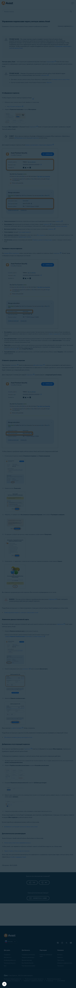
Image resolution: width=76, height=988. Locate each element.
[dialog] (38, 494)
